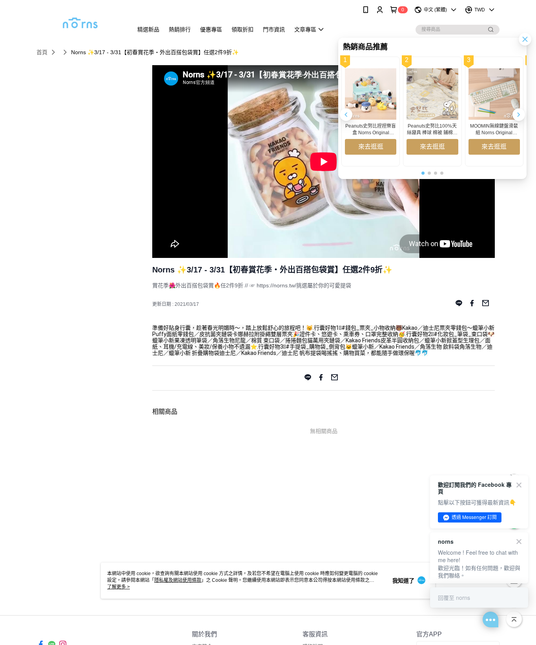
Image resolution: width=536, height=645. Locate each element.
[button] (518, 114)
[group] (370, 111)
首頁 (41, 52)
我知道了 (403, 580)
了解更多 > (118, 587)
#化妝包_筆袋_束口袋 (461, 334)
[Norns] (80, 20)
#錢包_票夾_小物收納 (368, 328)
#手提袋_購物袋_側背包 (315, 346)
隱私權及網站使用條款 (177, 580)
